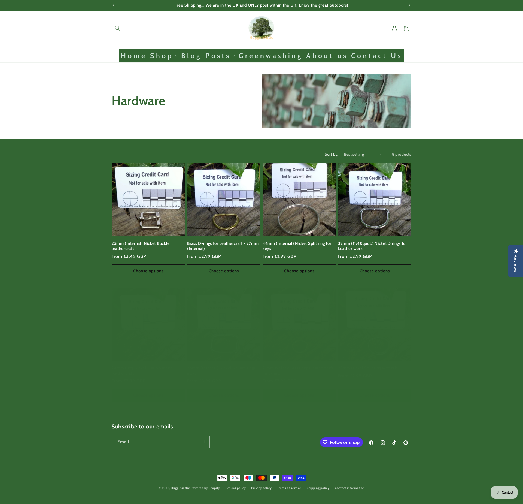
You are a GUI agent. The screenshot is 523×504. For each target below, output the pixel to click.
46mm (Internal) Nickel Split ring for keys (297, 246)
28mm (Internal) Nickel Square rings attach (221, 371)
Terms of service (289, 488)
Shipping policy (318, 488)
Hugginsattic (180, 488)
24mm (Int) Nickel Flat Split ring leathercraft (142, 371)
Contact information (349, 488)
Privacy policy (261, 488)
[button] (118, 28)
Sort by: (331, 154)
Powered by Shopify (205, 488)
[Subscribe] (203, 442)
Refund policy (236, 488)
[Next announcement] (409, 5)
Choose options (148, 270)
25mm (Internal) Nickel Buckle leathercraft (141, 246)
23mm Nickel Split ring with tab (367, 368)
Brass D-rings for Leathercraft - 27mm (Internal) (223, 246)
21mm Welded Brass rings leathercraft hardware (298, 371)
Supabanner (12, 499)
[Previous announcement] (114, 5)
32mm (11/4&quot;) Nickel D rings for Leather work (372, 246)
